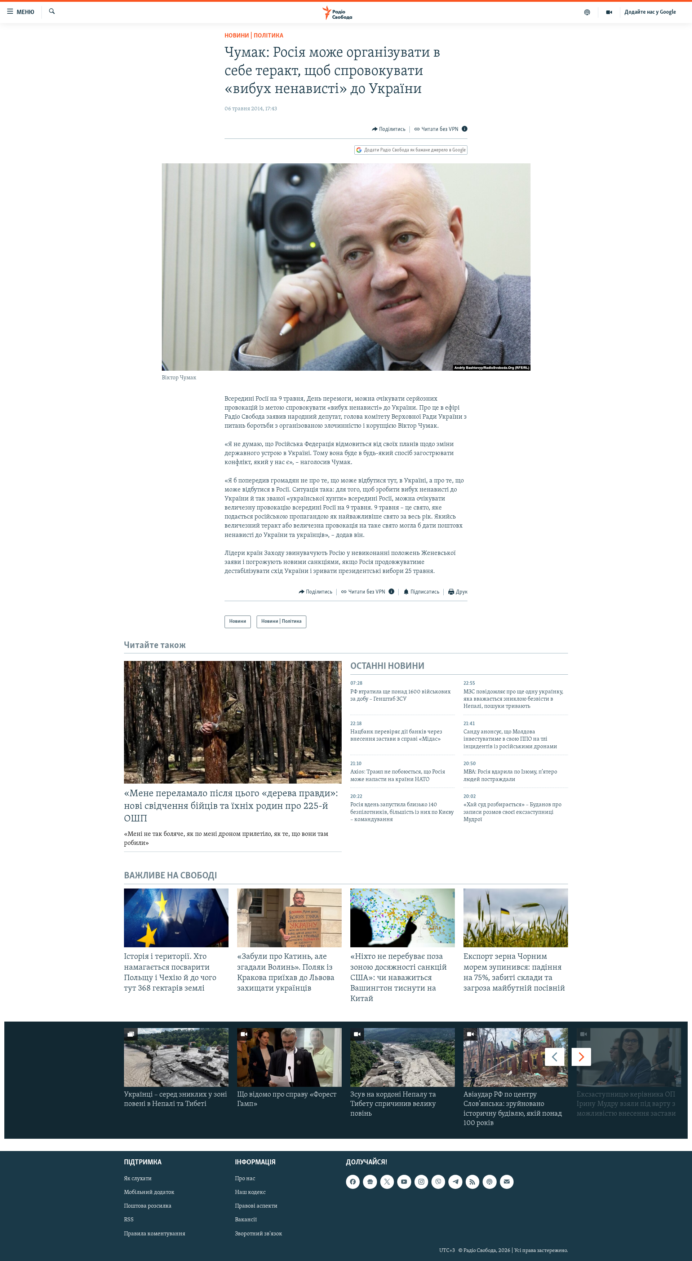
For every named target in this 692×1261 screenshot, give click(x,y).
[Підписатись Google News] (370, 1182)
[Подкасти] (587, 12)
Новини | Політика (254, 36)
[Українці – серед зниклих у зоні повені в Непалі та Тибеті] (176, 1057)
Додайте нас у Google (650, 12)
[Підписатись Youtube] (404, 1182)
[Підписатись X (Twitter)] (387, 1182)
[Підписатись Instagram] (421, 1182)
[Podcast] (489, 1182)
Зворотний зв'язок (258, 1234)
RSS (129, 1220)
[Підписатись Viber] (438, 1182)
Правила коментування (154, 1234)
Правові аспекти (256, 1206)
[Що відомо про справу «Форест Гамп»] (289, 1057)
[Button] (389, 129)
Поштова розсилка (148, 1206)
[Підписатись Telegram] (455, 1182)
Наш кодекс (250, 1192)
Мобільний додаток (149, 1192)
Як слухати (138, 1179)
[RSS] (472, 1182)
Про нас (245, 1179)
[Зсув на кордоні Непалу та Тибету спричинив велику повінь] (402, 1057)
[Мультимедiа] (609, 12)
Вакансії (246, 1220)
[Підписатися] (507, 1182)
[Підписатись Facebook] (353, 1182)
